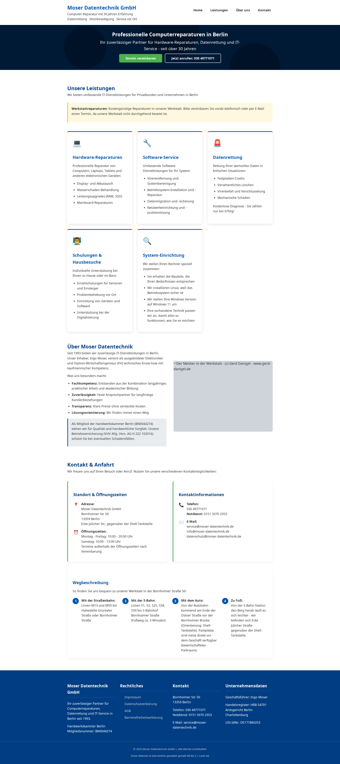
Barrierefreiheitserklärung (143, 717)
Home (197, 10)
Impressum (132, 697)
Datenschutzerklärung (140, 704)
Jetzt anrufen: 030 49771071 (192, 58)
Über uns (243, 10)
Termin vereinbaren (140, 58)
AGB (127, 711)
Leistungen (219, 10)
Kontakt (264, 10)
